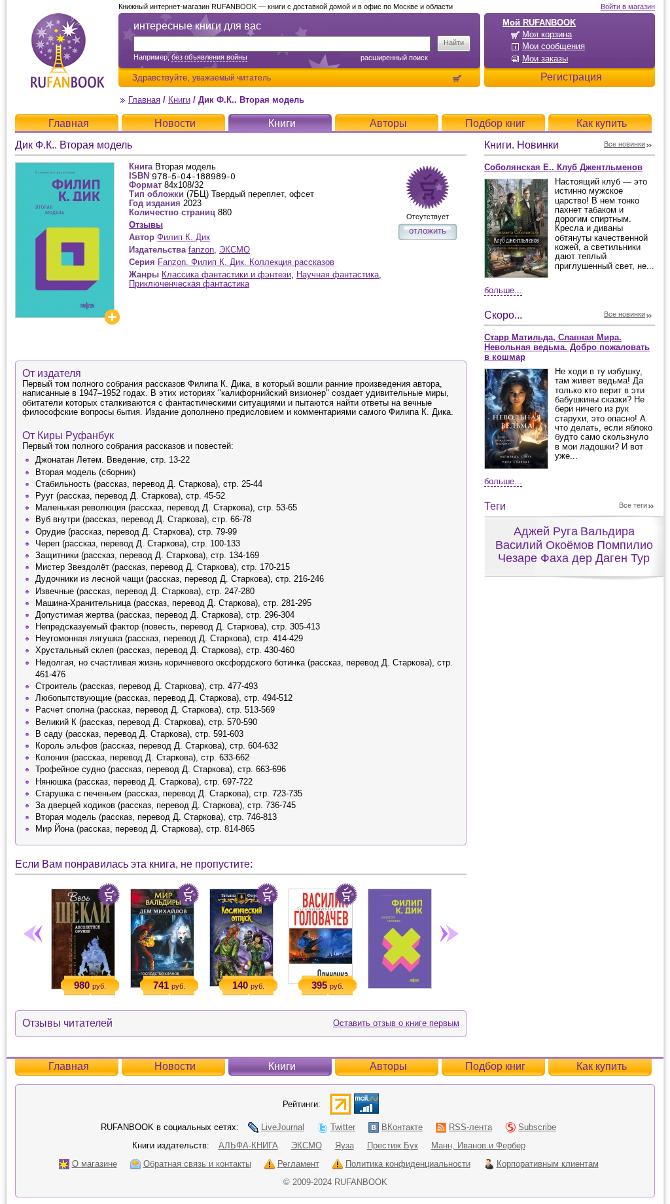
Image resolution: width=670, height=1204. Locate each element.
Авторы (388, 123)
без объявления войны (209, 57)
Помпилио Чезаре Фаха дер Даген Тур (575, 552)
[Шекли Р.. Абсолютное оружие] (82, 936)
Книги (179, 100)
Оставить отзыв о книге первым (396, 1023)
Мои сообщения (553, 46)
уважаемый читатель (231, 77)
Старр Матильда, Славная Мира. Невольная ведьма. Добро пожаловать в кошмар (567, 347)
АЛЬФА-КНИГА (248, 1145)
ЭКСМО (234, 250)
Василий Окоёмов (544, 545)
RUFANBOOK (67, 50)
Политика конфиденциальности (407, 1164)
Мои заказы (545, 58)
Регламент (298, 1164)
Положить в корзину (108, 894)
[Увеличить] (112, 317)
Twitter (342, 1127)
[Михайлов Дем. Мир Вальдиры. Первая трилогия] (162, 935)
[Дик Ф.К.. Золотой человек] (399, 936)
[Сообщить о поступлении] (428, 187)
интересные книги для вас (197, 25)
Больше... (503, 290)
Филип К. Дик (183, 237)
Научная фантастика (337, 274)
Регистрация (571, 76)
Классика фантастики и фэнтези (226, 274)
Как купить (601, 123)
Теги (495, 506)
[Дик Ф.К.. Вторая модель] (65, 168)
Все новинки (624, 144)
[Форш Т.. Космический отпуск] (241, 935)
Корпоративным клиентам (548, 1164)
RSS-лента (470, 1127)
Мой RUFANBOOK (539, 22)
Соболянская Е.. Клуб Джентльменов (563, 167)
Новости (175, 123)
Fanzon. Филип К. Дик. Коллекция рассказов (246, 262)
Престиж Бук (392, 1145)
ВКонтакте (402, 1127)
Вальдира (607, 531)
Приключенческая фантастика (189, 284)
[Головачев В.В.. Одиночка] (320, 933)
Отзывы (146, 225)
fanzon (201, 250)
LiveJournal (282, 1127)
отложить (427, 231)
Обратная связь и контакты (197, 1164)
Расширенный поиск (394, 58)
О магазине (94, 1164)
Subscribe (537, 1127)
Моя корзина (547, 34)
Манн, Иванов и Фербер (478, 1145)
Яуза (344, 1145)
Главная (144, 100)
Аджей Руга (546, 531)
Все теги (633, 505)
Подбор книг (495, 123)
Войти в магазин (628, 6)
